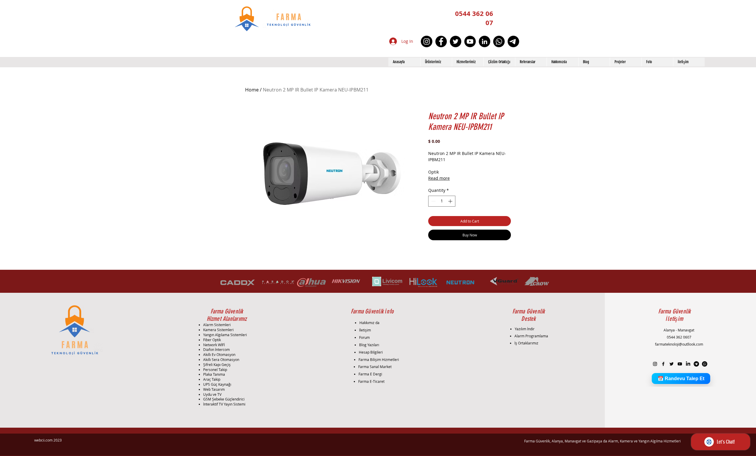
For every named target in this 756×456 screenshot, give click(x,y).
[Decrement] (432, 201)
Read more (439, 178)
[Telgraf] (513, 41)
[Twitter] (455, 41)
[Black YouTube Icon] (679, 364)
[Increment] (450, 201)
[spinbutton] (441, 201)
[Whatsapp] (499, 41)
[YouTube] (470, 41)
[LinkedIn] (484, 41)
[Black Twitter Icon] (671, 364)
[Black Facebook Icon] (663, 364)
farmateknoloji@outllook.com (679, 344)
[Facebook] (441, 41)
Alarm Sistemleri (217, 324)
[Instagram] (426, 41)
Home (252, 89)
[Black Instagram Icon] (655, 364)
